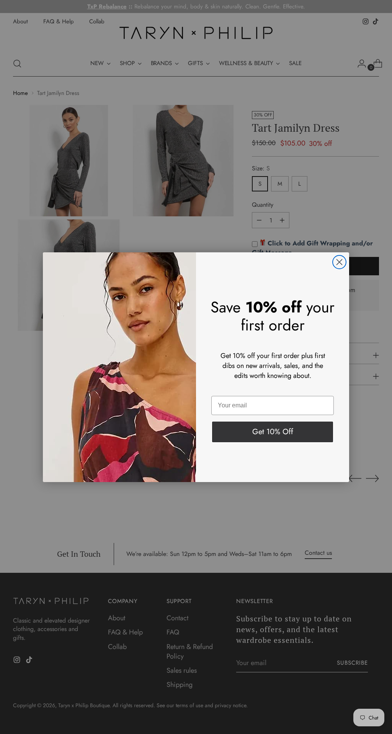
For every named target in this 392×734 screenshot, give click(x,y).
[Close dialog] (339, 262)
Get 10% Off (272, 431)
